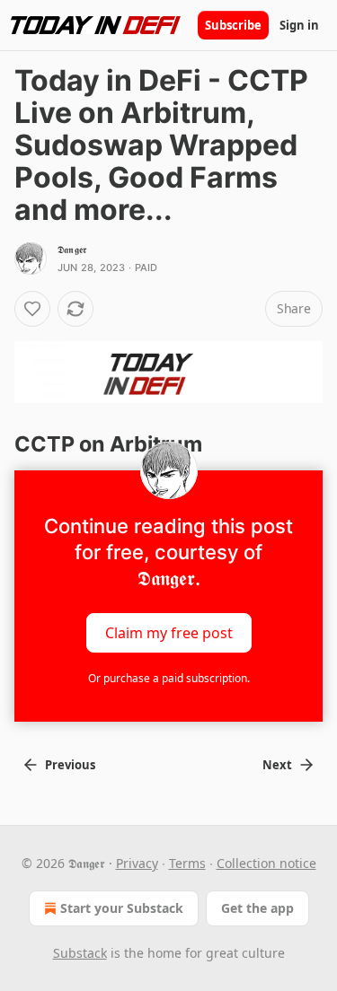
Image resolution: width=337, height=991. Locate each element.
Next (277, 765)
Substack (80, 952)
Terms (187, 863)
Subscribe (233, 25)
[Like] (32, 309)
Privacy (137, 863)
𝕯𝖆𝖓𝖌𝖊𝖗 (72, 249)
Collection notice (266, 863)
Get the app (257, 907)
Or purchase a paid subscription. (169, 678)
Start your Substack (121, 907)
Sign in (299, 25)
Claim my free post (169, 632)
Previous (70, 765)
